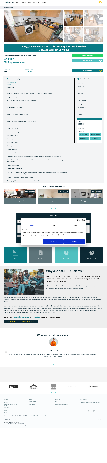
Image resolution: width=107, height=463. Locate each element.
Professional (22, 2)
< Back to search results (8, 7)
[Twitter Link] (94, 410)
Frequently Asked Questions (35, 403)
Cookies (5, 412)
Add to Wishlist (87, 70)
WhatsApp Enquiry (87, 55)
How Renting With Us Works (10, 404)
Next (104, 197)
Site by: (98, 419)
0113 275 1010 (35, 415)
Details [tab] (53, 225)
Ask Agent (29, 71)
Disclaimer (6, 410)
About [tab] (75, 225)
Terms (5, 409)
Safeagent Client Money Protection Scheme (90, 402)
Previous (2, 197)
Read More (10, 321)
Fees (56, 401)
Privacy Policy (7, 407)
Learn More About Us (28, 321)
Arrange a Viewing (87, 60)
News (38, 2)
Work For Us (6, 405)
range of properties (21, 317)
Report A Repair (32, 401)
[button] (61, 26)
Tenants (28, 2)
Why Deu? (6, 402)
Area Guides (32, 404)
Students (16, 2)
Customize (52, 241)
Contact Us (43, 2)
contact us (35, 317)
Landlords (33, 2)
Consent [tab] (31, 225)
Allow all (74, 241)
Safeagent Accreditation (85, 401)
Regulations (57, 403)
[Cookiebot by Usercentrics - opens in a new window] (78, 220)
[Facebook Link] (89, 410)
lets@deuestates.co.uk (45, 415)
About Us (6, 401)
